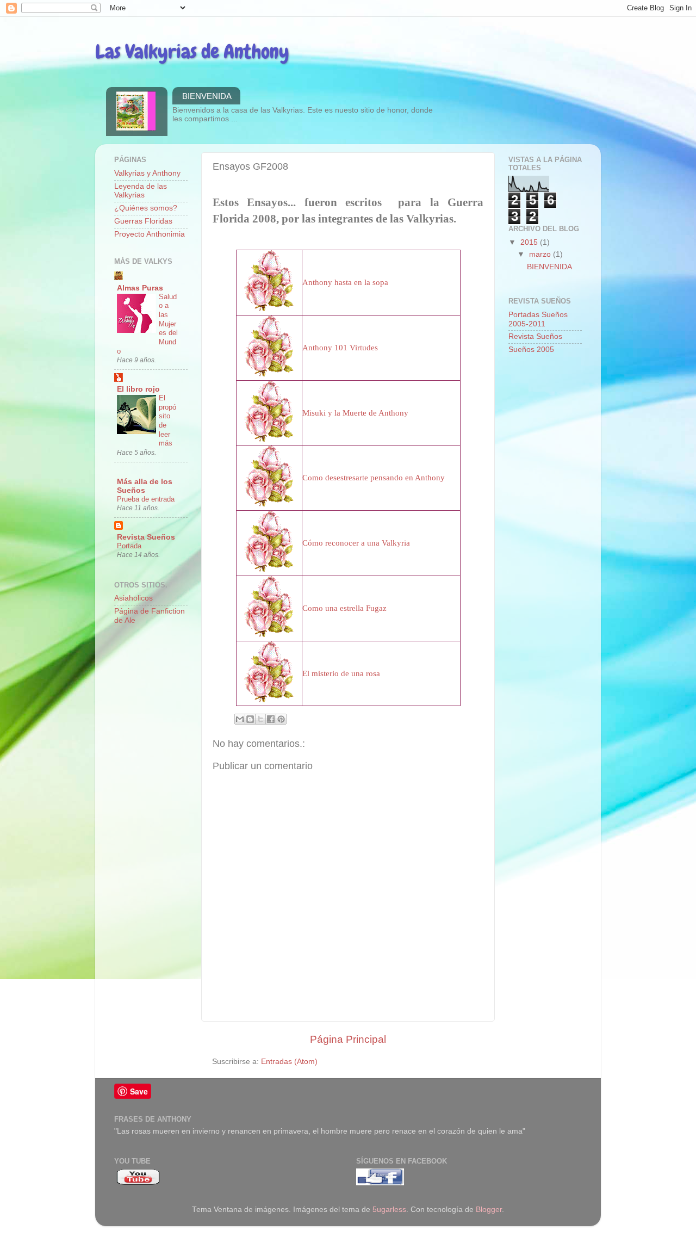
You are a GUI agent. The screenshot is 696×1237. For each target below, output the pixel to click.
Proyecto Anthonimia (149, 234)
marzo (541, 254)
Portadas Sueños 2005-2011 (538, 319)
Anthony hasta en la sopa (345, 282)
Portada (129, 546)
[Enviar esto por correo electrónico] (239, 719)
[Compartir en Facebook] (270, 719)
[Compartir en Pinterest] (281, 719)
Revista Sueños (146, 537)
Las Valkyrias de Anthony (192, 51)
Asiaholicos (133, 598)
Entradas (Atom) (289, 1061)
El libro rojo (138, 389)
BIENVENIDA (207, 96)
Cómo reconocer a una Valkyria (356, 543)
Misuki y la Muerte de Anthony (355, 413)
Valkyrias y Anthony (147, 173)
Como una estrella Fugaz (344, 608)
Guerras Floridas (143, 221)
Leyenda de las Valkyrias (140, 190)
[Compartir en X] (260, 719)
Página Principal (348, 1039)
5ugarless (389, 1209)
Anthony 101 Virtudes (340, 347)
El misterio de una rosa (341, 673)
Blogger (489, 1209)
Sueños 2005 (531, 349)
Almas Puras (140, 288)
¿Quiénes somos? (145, 208)
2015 (530, 242)
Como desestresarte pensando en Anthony (373, 477)
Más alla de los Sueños (144, 486)
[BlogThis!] (250, 719)
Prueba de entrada (146, 499)
